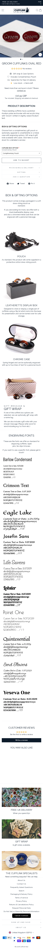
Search (21, 891)
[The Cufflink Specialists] (21, 860)
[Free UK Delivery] (21, 797)
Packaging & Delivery (21, 168)
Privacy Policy (21, 901)
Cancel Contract (21, 916)
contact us (21, 91)
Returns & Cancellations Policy (21, 905)
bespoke (22, 877)
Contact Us (21, 884)
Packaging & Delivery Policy (21, 894)
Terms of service (21, 898)
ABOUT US (21, 927)
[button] (17, 69)
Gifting (21, 172)
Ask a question (21, 177)
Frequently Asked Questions (21, 887)
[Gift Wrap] (21, 829)
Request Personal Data (21, 908)
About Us (21, 880)
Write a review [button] (21, 740)
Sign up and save (21, 922)
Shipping (18, 98)
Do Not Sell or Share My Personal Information (21, 911)
